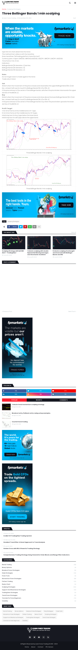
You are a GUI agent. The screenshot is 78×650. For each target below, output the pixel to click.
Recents (39, 400)
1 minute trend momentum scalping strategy (28, 404)
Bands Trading (39, 565)
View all (73, 232)
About (33, 647)
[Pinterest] (25, 226)
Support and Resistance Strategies (39, 590)
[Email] (34, 226)
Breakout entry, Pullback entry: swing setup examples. (31, 413)
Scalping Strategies (14, 9)
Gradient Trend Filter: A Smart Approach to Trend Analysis (24, 542)
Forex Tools (39, 576)
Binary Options (39, 567)
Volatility (39, 601)
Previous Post (7, 311)
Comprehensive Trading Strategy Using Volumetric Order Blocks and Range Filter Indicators (36, 555)
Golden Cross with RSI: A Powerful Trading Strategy (21, 548)
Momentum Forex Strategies (39, 578)
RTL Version (49, 647)
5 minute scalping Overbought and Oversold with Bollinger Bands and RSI (64, 253)
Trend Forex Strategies (39, 595)
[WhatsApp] (30, 226)
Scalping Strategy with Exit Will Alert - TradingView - (13, 252)
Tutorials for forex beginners (39, 598)
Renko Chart (39, 584)
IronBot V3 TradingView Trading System (17, 536)
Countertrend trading (20, 422)
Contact (40, 647)
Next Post (71, 311)
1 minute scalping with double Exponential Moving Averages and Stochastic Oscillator (37, 253)
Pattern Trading (39, 581)
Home (4, 9)
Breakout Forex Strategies (39, 570)
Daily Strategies (39, 573)
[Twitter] (21, 226)
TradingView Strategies (39, 592)
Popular (14, 400)
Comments (64, 400)
